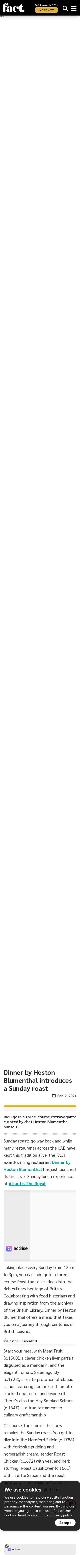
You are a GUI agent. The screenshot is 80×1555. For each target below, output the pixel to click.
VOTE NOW (47, 10)
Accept (65, 1522)
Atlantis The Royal (27, 1183)
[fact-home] (14, 8)
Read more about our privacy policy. (45, 1515)
